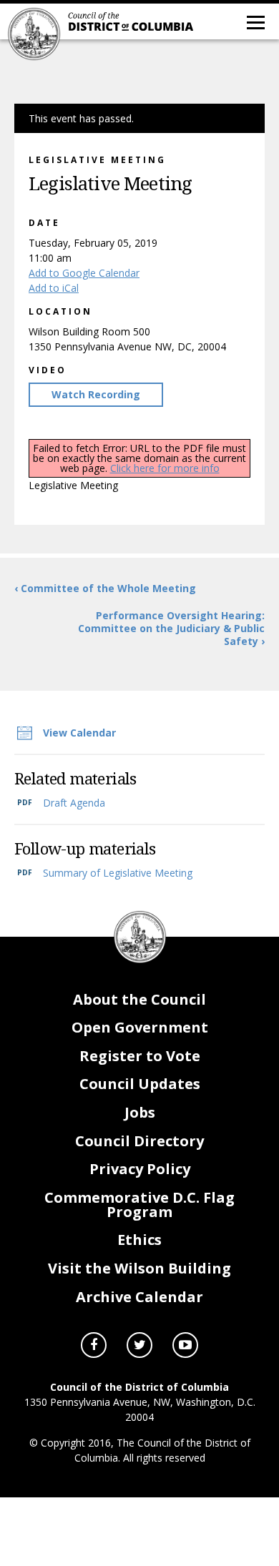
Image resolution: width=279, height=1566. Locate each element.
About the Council (139, 999)
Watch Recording (96, 394)
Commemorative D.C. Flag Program (139, 1204)
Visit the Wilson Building (139, 1268)
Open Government (140, 1027)
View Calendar (79, 732)
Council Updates (139, 1083)
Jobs (139, 1112)
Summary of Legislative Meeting (117, 873)
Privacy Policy (139, 1168)
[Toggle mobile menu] (255, 21)
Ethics (139, 1239)
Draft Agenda (74, 802)
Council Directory (139, 1141)
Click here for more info (165, 468)
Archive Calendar (139, 1296)
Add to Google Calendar (84, 273)
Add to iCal (54, 288)
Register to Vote (139, 1055)
